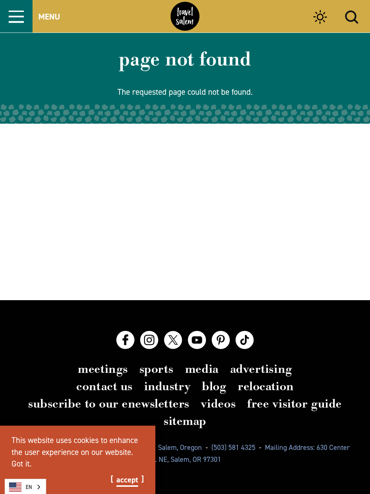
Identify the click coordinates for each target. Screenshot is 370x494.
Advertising (261, 369)
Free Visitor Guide (294, 404)
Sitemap (185, 421)
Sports (156, 369)
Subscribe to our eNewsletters (108, 404)
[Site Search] (351, 16)
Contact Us (104, 386)
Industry (167, 386)
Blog (214, 386)
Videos (218, 404)
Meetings (103, 369)
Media (202, 369)
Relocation (265, 386)
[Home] (185, 16)
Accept (127, 480)
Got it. (21, 463)
